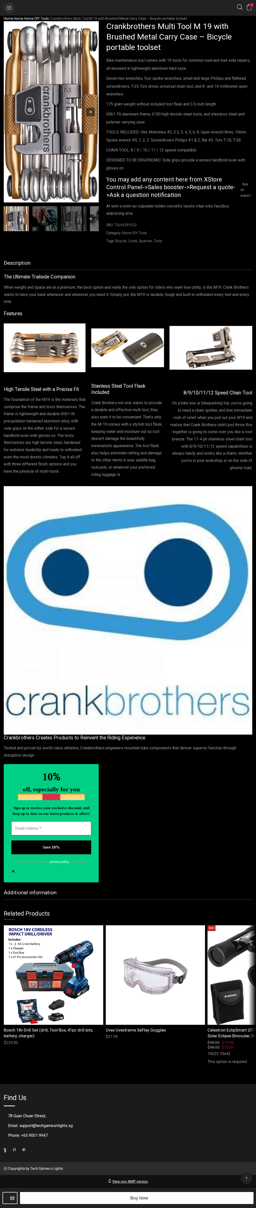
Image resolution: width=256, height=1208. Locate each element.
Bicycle (121, 241)
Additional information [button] (30, 893)
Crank (132, 241)
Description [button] (17, 263)
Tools (158, 241)
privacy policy (59, 862)
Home (8, 18)
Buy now (139, 1198)
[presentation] (90, 218)
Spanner (145, 241)
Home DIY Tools (36, 18)
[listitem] (16, 219)
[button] (9, 7)
